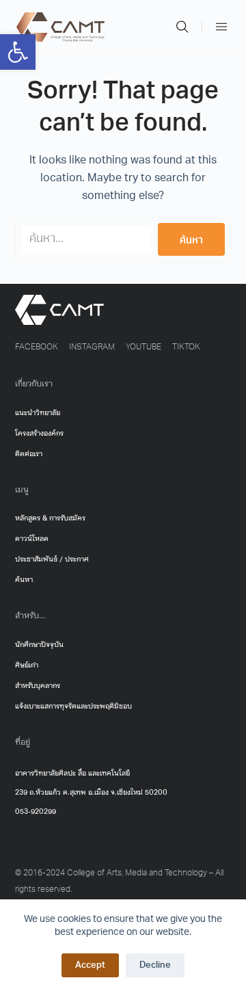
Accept (90, 965)
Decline (155, 965)
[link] (18, 52)
